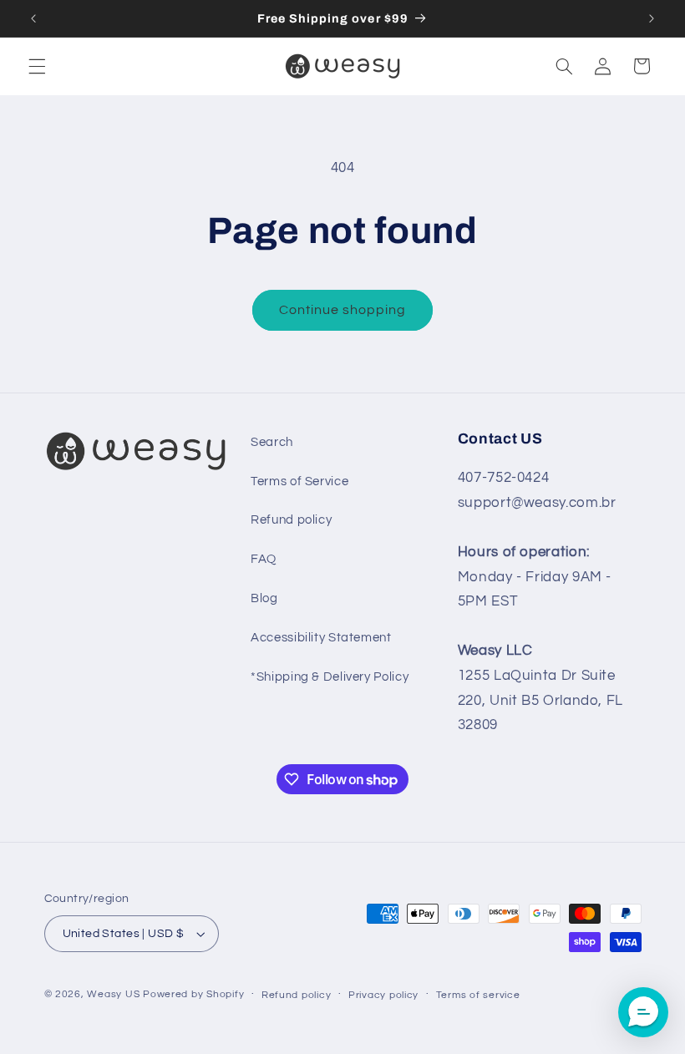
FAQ (264, 559)
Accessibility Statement (321, 637)
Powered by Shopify (193, 994)
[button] (37, 66)
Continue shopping (343, 310)
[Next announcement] (651, 18)
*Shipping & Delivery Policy (329, 677)
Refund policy (291, 520)
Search (272, 442)
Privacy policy (383, 995)
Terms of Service (299, 481)
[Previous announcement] (33, 18)
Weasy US (113, 994)
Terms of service (478, 995)
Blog (264, 598)
